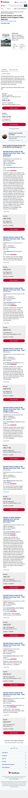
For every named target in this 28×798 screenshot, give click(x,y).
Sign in (21, 2)
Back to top (14, 748)
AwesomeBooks (11, 421)
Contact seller (6, 211)
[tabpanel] (13, 83)
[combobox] (16, 5)
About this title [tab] (13, 69)
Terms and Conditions (14, 779)
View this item (5, 98)
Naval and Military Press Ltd (13, 531)
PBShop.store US (11, 251)
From (15, 46)
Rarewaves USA (10, 362)
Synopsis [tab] (4, 69)
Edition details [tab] (6, 73)
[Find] (25, 5)
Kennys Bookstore (11, 705)
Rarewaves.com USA (12, 302)
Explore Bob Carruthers (14, 140)
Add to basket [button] (14, 108)
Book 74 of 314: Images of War (8, 21)
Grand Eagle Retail (11, 167)
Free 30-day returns (14, 128)
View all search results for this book (14, 742)
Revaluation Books (11, 655)
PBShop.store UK (11, 480)
